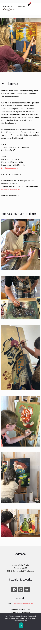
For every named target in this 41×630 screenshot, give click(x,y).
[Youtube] (27, 589)
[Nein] (38, 621)
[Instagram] (20, 589)
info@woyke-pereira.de (10, 189)
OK (21, 625)
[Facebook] (14, 589)
